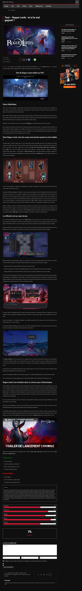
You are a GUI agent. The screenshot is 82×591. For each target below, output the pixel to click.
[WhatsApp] (35, 59)
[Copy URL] (38, 59)
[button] (41, 10)
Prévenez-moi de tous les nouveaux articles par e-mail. (15, 565)
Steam (29, 574)
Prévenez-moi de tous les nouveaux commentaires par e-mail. (16, 563)
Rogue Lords (25, 574)
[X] (32, 59)
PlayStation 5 (15, 574)
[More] (50, 574)
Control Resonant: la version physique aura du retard (69, 55)
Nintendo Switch (7, 574)
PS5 (21, 574)
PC (11, 574)
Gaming (63, 33)
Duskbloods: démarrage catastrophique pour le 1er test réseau (69, 38)
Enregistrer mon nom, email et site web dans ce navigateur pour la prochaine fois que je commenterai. (25, 561)
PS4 (19, 574)
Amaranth (7, 59)
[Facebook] (29, 59)
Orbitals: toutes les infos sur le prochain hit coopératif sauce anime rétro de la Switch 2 (69, 47)
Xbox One (6, 576)
